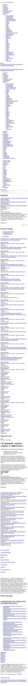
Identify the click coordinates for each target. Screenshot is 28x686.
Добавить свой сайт (24, 224)
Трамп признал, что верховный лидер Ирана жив (12, 542)
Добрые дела (9, 30)
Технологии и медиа (10, 20)
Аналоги (8, 57)
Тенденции (5, 8)
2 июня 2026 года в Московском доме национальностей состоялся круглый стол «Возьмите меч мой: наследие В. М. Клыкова (14, 349)
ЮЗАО (7, 47)
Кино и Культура (10, 15)
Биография (8, 37)
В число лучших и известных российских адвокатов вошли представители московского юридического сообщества (13, 289)
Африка (8, 36)
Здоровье (5, 9)
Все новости (3, 64)
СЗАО (7, 48)
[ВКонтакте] (1, 472)
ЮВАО (7, 46)
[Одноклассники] (4, 472)
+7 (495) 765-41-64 (10, 671)
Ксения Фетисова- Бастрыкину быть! (9, 297)
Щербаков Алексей (5, 268)
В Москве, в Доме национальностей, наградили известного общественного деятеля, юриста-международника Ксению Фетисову (12, 358)
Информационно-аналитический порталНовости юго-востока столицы (12, 630)
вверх (2, 473)
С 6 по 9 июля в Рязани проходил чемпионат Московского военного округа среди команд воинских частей (13, 314)
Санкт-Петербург (10, 52)
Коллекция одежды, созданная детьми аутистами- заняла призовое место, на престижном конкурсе (14, 239)
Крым (7, 56)
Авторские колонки (11, 64)
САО (7, 40)
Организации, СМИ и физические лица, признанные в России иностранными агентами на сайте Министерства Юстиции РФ (14, 681)
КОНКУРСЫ (9, 31)
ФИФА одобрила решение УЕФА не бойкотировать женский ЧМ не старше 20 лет (13, 536)
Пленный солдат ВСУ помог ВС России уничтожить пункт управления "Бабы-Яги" (13, 508)
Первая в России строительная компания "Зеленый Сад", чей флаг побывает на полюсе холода (14, 339)
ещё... (4, 14)
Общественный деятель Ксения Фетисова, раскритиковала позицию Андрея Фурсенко (11, 279)
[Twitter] (3, 472)
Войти (2, 63)
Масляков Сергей (5, 378)
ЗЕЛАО (8, 51)
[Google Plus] (7, 472)
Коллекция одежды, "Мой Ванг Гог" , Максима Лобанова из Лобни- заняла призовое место (14, 256)
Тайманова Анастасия (6, 383)
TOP (7, 59)
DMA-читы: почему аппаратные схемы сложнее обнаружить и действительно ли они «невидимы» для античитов (13, 265)
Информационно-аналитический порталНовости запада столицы (12, 622)
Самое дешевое (9, 58)
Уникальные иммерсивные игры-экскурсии (11, 213)
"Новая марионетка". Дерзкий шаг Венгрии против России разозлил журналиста (13, 527)
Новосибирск (9, 53)
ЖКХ (7, 24)
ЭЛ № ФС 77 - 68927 (5, 665)
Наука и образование (11, 19)
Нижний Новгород (10, 54)
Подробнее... (3, 222)
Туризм (7, 23)
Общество (5, 7)
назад (2, 438)
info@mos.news (18, 671)
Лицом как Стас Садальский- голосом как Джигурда (13, 271)
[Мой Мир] (6, 472)
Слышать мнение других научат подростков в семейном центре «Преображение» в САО (14, 497)
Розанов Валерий (5, 242)
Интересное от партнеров (12, 32)
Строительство (9, 18)
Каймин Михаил (4, 373)
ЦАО (7, 38)
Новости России (10, 34)
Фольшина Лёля (4, 392)
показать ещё (4, 209)
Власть (4, 5)
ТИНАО (8, 43)
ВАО (7, 49)
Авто (7, 25)
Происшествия (6, 12)
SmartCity (5, 4)
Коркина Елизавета (5, 397)
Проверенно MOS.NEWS (9, 650)
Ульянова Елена (4, 387)
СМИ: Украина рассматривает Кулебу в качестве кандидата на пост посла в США (12, 519)
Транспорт (5, 13)
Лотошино (8, 60)
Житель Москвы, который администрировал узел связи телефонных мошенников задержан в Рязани (13, 248)
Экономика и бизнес (8, 10)
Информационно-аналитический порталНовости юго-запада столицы (12, 625)
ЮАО (7, 41)
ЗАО (7, 42)
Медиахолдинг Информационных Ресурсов (12, 65)
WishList (8, 29)
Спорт (7, 26)
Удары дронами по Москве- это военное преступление (13, 331)
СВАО (7, 45)
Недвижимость (9, 16)
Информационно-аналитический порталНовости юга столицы (12, 627)
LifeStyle (8, 27)
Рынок (7, 21)
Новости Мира (9, 35)
